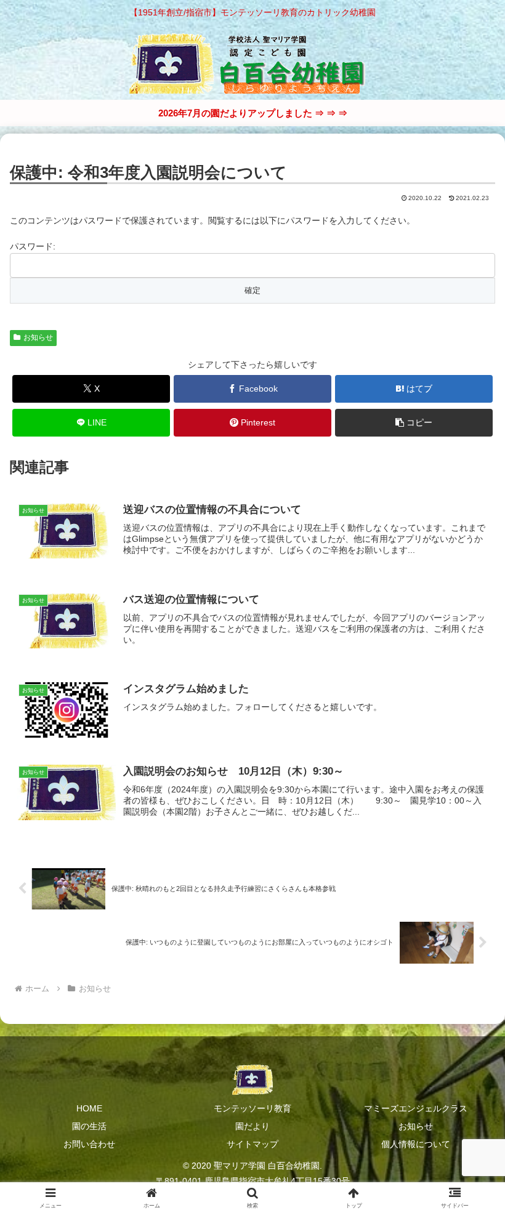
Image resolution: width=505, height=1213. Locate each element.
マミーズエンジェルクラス (415, 1108)
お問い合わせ (89, 1144)
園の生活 (89, 1126)
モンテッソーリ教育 (252, 1108)
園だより (252, 1126)
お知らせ (38, 337)
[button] (414, 423)
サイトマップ (252, 1144)
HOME (89, 1108)
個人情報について (415, 1144)
